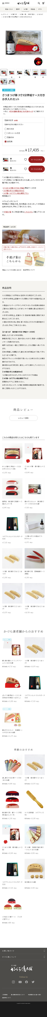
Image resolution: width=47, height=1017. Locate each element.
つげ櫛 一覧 (22, 14)
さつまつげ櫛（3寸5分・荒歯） (14, 188)
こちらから (28, 211)
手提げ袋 (7, 211)
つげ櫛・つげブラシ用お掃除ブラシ (16, 193)
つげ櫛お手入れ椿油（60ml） (13, 190)
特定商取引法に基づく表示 (34, 994)
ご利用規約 (5, 994)
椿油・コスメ (9, 9)
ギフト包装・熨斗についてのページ (21, 111)
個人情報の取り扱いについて (18, 994)
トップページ (4, 14)
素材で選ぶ (31, 14)
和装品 (33, 9)
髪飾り (18, 9)
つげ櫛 (25, 9)
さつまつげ (40, 14)
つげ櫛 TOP (13, 14)
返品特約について (29, 270)
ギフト (40, 9)
